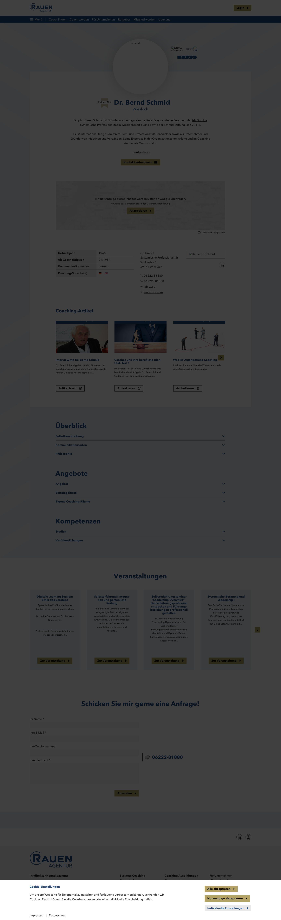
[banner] (140, 460)
